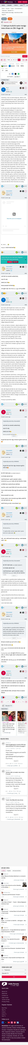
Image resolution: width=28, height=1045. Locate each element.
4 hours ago (16, 915)
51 (18, 701)
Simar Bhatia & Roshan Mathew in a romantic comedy (13, 877)
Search (25, 56)
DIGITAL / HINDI (21, 722)
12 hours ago (12, 933)
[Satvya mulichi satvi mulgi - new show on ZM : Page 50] (23, 60)
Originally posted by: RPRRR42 (11, 461)
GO (19, 59)
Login (19, 2)
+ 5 (25, 88)
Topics (16, 5)
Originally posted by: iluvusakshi (11, 421)
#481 (26, 94)
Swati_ (16, 793)
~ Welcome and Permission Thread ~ (11, 894)
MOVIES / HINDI (6, 722)
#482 (26, 197)
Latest (3, 870)
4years (5, 66)
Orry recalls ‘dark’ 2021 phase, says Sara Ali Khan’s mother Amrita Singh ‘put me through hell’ (9, 727)
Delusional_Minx (20, 943)
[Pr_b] (10, 66)
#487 (26, 519)
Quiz (21, 5)
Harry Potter (6, 883)
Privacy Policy (5, 1001)
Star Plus (4, 1008)
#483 (26, 273)
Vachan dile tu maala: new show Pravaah (15, 773)
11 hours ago (16, 924)
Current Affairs (6, 946)
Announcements (17, 870)
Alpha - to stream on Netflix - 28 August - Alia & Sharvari (13, 921)
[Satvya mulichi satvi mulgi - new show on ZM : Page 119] (26, 60)
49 (13, 701)
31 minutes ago (12, 943)
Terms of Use (5, 999)
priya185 (22, 961)
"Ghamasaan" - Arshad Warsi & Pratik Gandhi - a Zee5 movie (13, 912)
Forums (9, 5)
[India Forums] (8, 2)
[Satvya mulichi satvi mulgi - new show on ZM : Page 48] (4, 60)
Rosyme (22, 880)
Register (25, 2)
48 (10, 701)
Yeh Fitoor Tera (6, 892)
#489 (26, 619)
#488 (26, 556)
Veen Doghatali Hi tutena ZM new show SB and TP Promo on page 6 (16, 745)
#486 (26, 457)
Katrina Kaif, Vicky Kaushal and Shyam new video (12, 958)
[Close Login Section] (25, 259)
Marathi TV (7, 22)
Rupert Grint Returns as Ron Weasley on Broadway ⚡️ (11, 886)
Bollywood (5, 874)
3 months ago (10, 793)
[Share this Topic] (10, 74)
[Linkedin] (18, 1022)
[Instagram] (12, 1022)
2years (13, 66)
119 (23, 701)
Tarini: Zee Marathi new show (14, 800)
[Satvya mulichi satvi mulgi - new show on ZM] (2, 60)
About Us (4, 991)
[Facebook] (3, 1022)
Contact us (5, 995)
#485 (26, 417)
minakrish (22, 889)
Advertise (4, 993)
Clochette (22, 906)
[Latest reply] (19, 765)
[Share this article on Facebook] (12, 74)
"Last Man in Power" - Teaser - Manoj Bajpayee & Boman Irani (13, 903)
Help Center (5, 997)
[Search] (15, 2)
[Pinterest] (15, 1022)
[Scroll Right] (26, 83)
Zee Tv (4, 1010)
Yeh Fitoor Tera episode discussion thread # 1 (10, 940)
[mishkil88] (2, 66)
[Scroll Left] (2, 83)
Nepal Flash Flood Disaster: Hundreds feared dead (13, 949)
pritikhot (16, 765)
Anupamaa (5, 927)
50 (16, 701)
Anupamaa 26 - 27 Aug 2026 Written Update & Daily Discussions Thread (13, 930)
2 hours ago (15, 889)
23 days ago (9, 765)
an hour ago (16, 880)
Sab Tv (4, 1016)
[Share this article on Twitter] (15, 74)
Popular (9, 870)
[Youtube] (9, 1022)
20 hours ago (16, 961)
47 (8, 701)
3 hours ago (15, 896)
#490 (26, 678)
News (3, 5)
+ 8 (25, 191)
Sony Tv (4, 1014)
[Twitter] (6, 1022)
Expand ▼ (16, 761)
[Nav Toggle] (1, 2)
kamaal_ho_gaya (20, 933)
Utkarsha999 (17, 819)
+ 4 (25, 410)
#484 (26, 304)
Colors (4, 1012)
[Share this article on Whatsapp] (18, 74)
